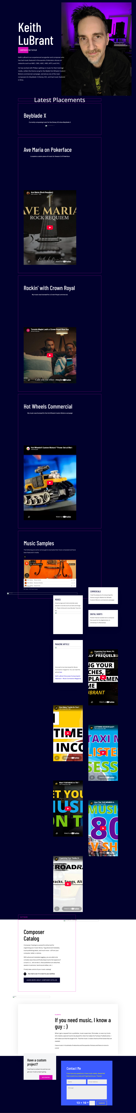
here (60, 672)
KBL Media (26, 589)
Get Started (46, 1077)
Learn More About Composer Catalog (41, 980)
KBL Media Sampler (33, 589)
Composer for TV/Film (28, 50)
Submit (102, 1103)
